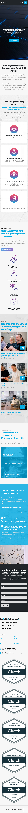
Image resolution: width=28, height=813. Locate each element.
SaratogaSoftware (8, 358)
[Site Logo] (4, 2)
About (1, 638)
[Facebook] (20, 2)
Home (1, 636)
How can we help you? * (6, 581)
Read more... (3, 360)
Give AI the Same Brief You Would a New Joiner (13, 384)
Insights (16, 636)
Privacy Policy (16, 641)
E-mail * (3, 591)
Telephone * (4, 600)
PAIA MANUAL (16, 643)
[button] (25, 2)
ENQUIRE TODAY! (14, 40)
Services (1, 641)
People (1, 643)
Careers (15, 638)
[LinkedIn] (22, 2)
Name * (2, 586)
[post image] (14, 341)
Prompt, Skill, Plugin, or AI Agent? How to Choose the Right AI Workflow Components (13, 355)
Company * (3, 595)
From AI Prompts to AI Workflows (11, 413)
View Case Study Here (7, 249)
